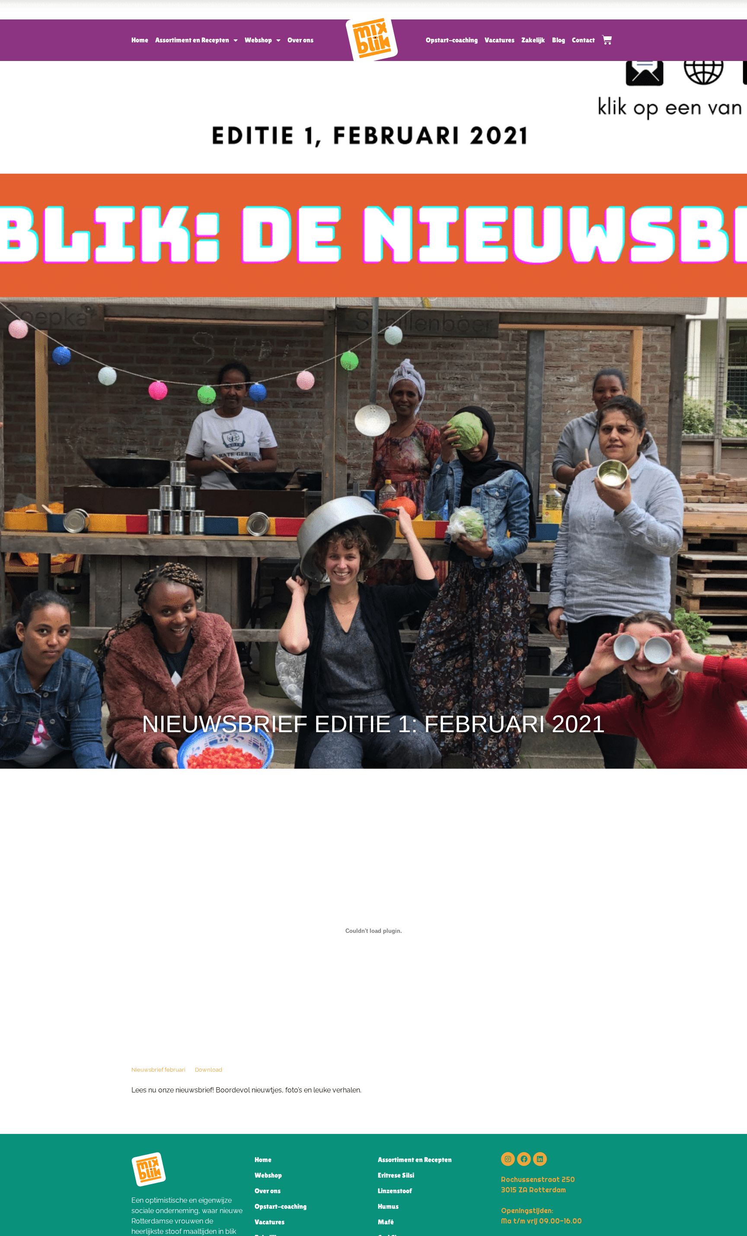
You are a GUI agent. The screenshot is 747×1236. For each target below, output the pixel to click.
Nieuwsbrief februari (158, 1069)
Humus (388, 1206)
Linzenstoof (395, 1191)
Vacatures (499, 40)
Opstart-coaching (452, 40)
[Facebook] (524, 1159)
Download (208, 1069)
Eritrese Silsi (396, 1175)
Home (139, 40)
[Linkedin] (540, 1159)
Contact (583, 40)
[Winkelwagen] (603, 40)
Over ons (300, 40)
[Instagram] (508, 1159)
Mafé (386, 1222)
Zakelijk (533, 40)
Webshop (258, 40)
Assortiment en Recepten (192, 40)
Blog (558, 40)
